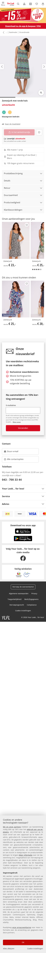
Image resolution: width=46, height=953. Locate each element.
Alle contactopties (15, 459)
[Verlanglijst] (37, 4)
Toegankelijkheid (14, 599)
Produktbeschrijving (13, 173)
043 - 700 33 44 (12, 479)
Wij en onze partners (12, 827)
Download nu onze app (23, 525)
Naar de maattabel (12, 124)
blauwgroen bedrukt (10, 116)
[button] (3, 4)
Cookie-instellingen (35, 948)
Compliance (32, 605)
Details (7, 180)
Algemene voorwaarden (18, 593)
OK (23, 942)
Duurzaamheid (11, 195)
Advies (5, 503)
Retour (7, 188)
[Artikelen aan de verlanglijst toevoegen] (39, 132)
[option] (4, 112)
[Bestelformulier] (30, 4)
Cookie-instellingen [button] (23, 610)
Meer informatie (25, 855)
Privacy (34, 593)
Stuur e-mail (12, 452)
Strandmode (24, 32)
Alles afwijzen (8, 948)
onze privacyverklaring (21, 927)
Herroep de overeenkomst (23, 587)
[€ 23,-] (16, 240)
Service (6, 496)
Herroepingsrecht (16, 605)
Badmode (13, 32)
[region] (23, 884)
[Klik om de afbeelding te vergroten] (41, 93)
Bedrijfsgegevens (31, 599)
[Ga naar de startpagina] (10, 4)
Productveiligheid (12, 202)
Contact (6, 443)
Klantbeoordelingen (13, 209)
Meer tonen (17, 422)
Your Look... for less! (13, 488)
